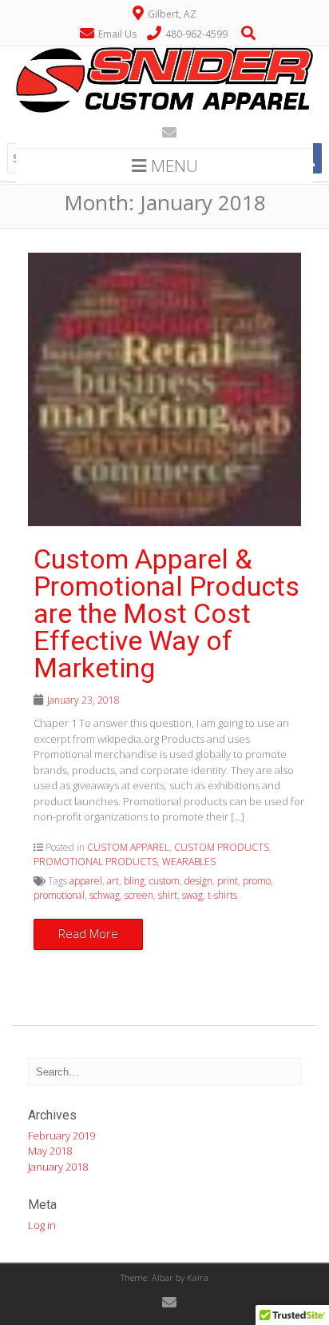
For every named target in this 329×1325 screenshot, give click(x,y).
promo (257, 881)
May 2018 (50, 1150)
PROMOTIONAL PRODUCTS (95, 861)
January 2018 (58, 1166)
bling (134, 881)
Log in (42, 1225)
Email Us (117, 34)
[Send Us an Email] (164, 132)
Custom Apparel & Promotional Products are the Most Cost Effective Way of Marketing (166, 613)
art (113, 881)
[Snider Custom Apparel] (164, 111)
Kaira (197, 1277)
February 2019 (61, 1135)
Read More (88, 933)
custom (164, 881)
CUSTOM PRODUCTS (221, 847)
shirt (167, 895)
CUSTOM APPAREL (128, 847)
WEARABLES (189, 861)
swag (192, 895)
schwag (104, 895)
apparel (85, 881)
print (227, 881)
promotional (59, 895)
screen (139, 895)
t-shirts (222, 895)
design (198, 881)
